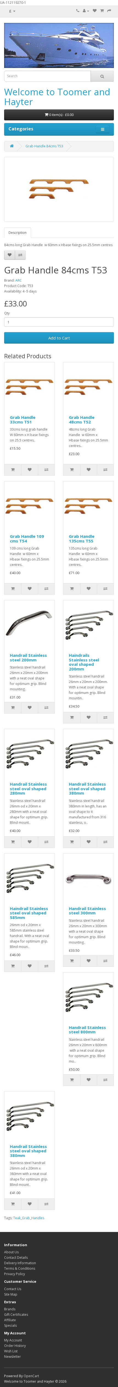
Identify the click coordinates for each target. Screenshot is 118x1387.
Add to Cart (59, 338)
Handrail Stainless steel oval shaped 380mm (87, 788)
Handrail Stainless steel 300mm (87, 911)
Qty (7, 313)
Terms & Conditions (19, 1268)
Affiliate (10, 1320)
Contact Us (12, 1289)
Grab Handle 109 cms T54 (27, 538)
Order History (15, 1345)
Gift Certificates (16, 1314)
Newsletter (12, 1356)
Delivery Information (20, 1263)
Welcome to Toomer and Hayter (57, 97)
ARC (18, 280)
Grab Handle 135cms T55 (81, 538)
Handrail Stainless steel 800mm (87, 1030)
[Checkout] (109, 10)
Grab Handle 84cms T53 (44, 146)
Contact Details (16, 1257)
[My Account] (86, 10)
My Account (13, 1340)
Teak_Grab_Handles (28, 1218)
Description (18, 232)
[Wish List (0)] (95, 10)
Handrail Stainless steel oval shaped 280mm (28, 788)
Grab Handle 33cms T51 (22, 419)
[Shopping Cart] (102, 10)
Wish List (11, 1351)
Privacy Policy (14, 1274)
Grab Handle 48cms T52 (81, 419)
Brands (9, 1309)
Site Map (10, 1294)
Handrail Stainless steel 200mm (28, 657)
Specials (10, 1325)
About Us (11, 1252)
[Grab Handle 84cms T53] (59, 189)
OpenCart (31, 1376)
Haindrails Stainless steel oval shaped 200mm (84, 662)
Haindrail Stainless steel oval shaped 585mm (29, 913)
